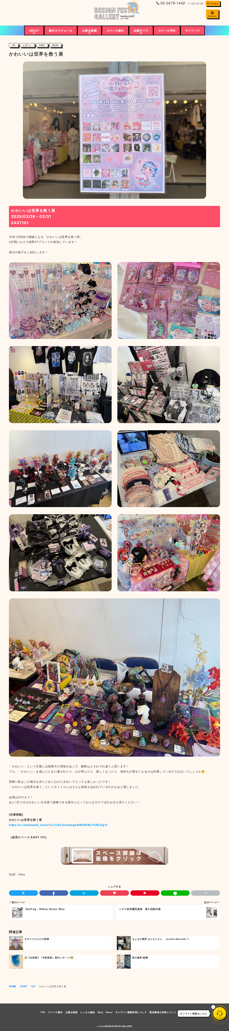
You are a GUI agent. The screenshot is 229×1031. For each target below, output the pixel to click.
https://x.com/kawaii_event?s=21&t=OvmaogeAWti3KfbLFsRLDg (56, 825)
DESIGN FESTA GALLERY (118, 1026)
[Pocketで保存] (114, 893)
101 (13, 45)
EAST (42, 45)
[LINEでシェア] (175, 893)
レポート (27, 45)
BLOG (55, 45)
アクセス (214, 3)
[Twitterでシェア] (23, 893)
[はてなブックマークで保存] (84, 893)
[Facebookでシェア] (53, 893)
